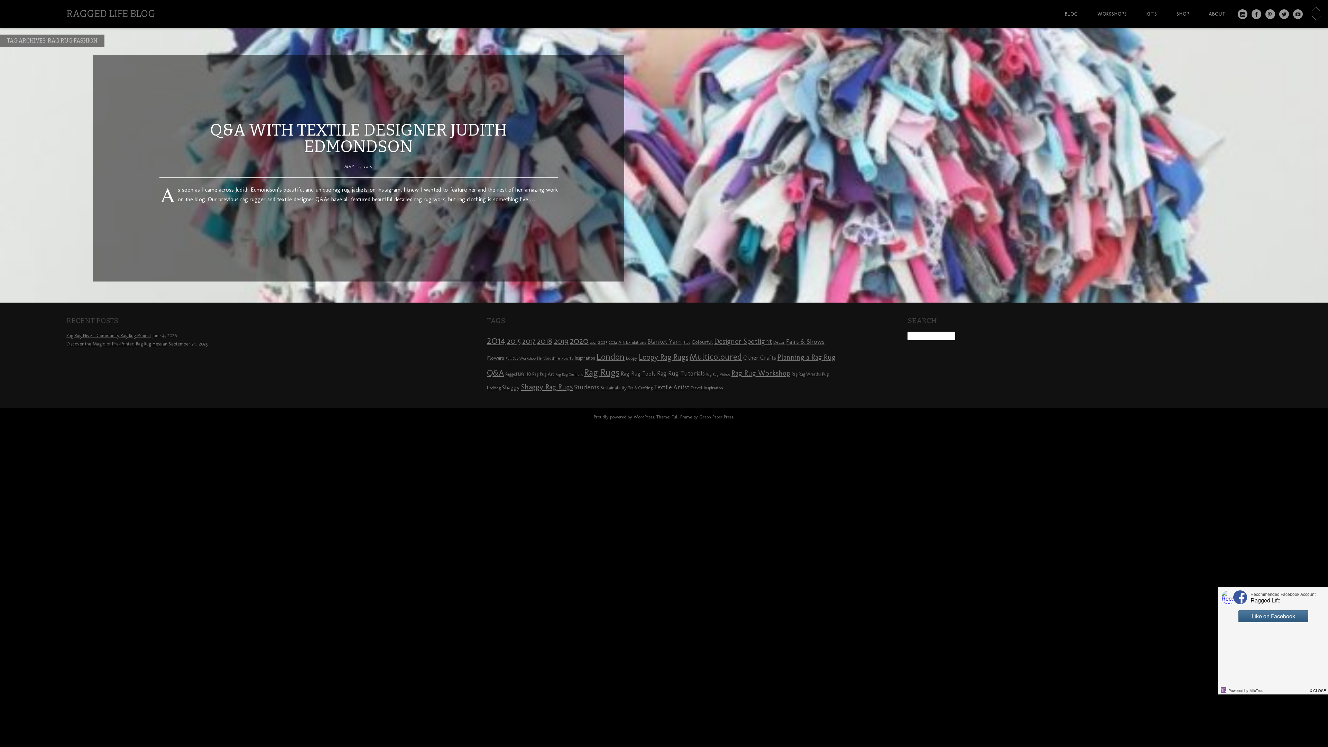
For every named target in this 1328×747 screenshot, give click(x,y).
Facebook (1256, 14)
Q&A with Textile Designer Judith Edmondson (358, 138)
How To (567, 358)
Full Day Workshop (521, 358)
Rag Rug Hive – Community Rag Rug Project (108, 336)
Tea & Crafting (640, 388)
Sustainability (614, 388)
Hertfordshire (548, 358)
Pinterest (1270, 14)
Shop (1183, 14)
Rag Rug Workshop (760, 373)
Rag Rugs (601, 372)
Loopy (631, 358)
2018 (544, 341)
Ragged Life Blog (110, 13)
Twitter (1284, 14)
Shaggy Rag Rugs (547, 386)
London (611, 356)
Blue (686, 342)
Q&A (495, 373)
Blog (1071, 14)
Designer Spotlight (743, 341)
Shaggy (511, 387)
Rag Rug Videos (718, 374)
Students (586, 387)
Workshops (1112, 14)
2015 (514, 341)
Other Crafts (759, 357)
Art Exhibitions (632, 342)
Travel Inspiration (707, 387)
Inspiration (585, 358)
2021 (593, 342)
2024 (613, 342)
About (1217, 14)
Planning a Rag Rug (806, 357)
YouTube (1298, 14)
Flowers (495, 358)
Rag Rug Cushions (569, 374)
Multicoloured (716, 356)
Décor (779, 342)
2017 (529, 341)
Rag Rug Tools (638, 373)
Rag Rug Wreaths (806, 374)
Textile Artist (671, 387)
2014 (496, 340)
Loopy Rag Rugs (663, 357)
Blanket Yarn (664, 341)
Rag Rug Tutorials (681, 373)
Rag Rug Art (543, 374)
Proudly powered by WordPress (624, 416)
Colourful (702, 342)
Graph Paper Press (716, 416)
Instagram (1242, 14)
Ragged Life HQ (518, 374)
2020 (579, 340)
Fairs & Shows (805, 341)
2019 (561, 341)
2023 (602, 342)
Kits (1151, 14)
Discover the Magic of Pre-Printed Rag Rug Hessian (116, 344)
